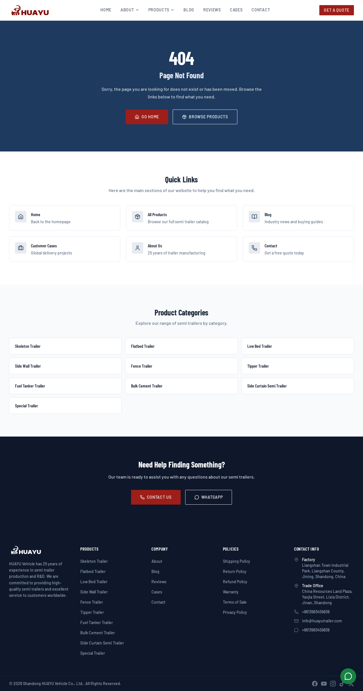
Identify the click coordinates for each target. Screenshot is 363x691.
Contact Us (159, 497)
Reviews (212, 9)
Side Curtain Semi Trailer (102, 643)
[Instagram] (333, 683)
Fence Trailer (91, 602)
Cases (236, 9)
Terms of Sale (235, 602)
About (127, 9)
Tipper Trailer (92, 612)
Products (159, 9)
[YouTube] (324, 683)
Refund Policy (235, 581)
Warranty (231, 591)
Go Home (150, 116)
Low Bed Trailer (93, 581)
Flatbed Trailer (92, 571)
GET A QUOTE (336, 10)
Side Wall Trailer (94, 591)
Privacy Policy (235, 612)
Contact (261, 9)
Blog (188, 9)
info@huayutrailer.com (322, 620)
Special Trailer (92, 653)
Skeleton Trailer (94, 561)
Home (105, 9)
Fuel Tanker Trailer (96, 622)
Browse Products (208, 116)
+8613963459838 (316, 611)
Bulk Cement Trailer (97, 632)
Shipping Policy (236, 561)
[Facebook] (315, 683)
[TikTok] (342, 683)
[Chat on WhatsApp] (348, 676)
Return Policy (234, 571)
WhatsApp (212, 497)
